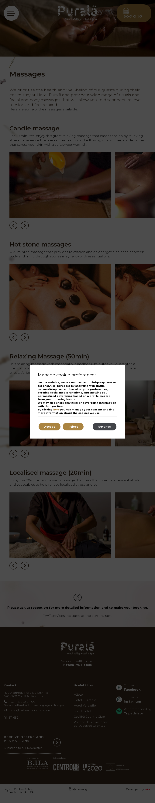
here (56, 409)
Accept (49, 426)
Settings (104, 426)
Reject (73, 426)
